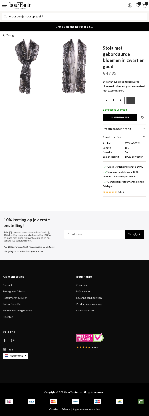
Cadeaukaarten (85, 310)
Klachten (8, 316)
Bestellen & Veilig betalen (17, 310)
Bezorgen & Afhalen (14, 291)
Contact (7, 285)
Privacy (66, 409)
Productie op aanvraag (89, 304)
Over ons (81, 285)
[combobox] (74, 16)
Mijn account (83, 291)
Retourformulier (12, 304)
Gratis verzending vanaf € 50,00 (125, 166)
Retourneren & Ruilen (15, 297)
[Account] (130, 5)
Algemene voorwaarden (86, 409)
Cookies (54, 409)
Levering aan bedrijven (89, 297)
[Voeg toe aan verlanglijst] (142, 117)
